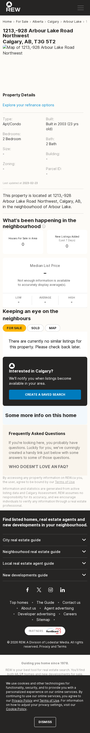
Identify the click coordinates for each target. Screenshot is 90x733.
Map (52, 328)
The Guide (45, 602)
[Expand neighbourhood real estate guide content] (45, 551)
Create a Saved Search (45, 394)
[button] (44, 226)
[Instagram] (50, 590)
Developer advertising (36, 614)
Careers (70, 614)
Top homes (19, 602)
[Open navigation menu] (81, 8)
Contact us (71, 602)
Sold (35, 328)
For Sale (14, 328)
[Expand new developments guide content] (45, 575)
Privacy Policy (22, 700)
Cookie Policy (16, 709)
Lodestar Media (57, 642)
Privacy (44, 646)
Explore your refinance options (28, 105)
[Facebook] (27, 590)
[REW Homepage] (13, 7)
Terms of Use (65, 482)
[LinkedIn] (62, 590)
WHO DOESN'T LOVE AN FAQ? (38, 466)
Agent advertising (59, 608)
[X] (39, 590)
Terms (61, 646)
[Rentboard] (53, 630)
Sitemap (43, 619)
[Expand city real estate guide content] (45, 540)
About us (28, 608)
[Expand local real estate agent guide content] (45, 563)
